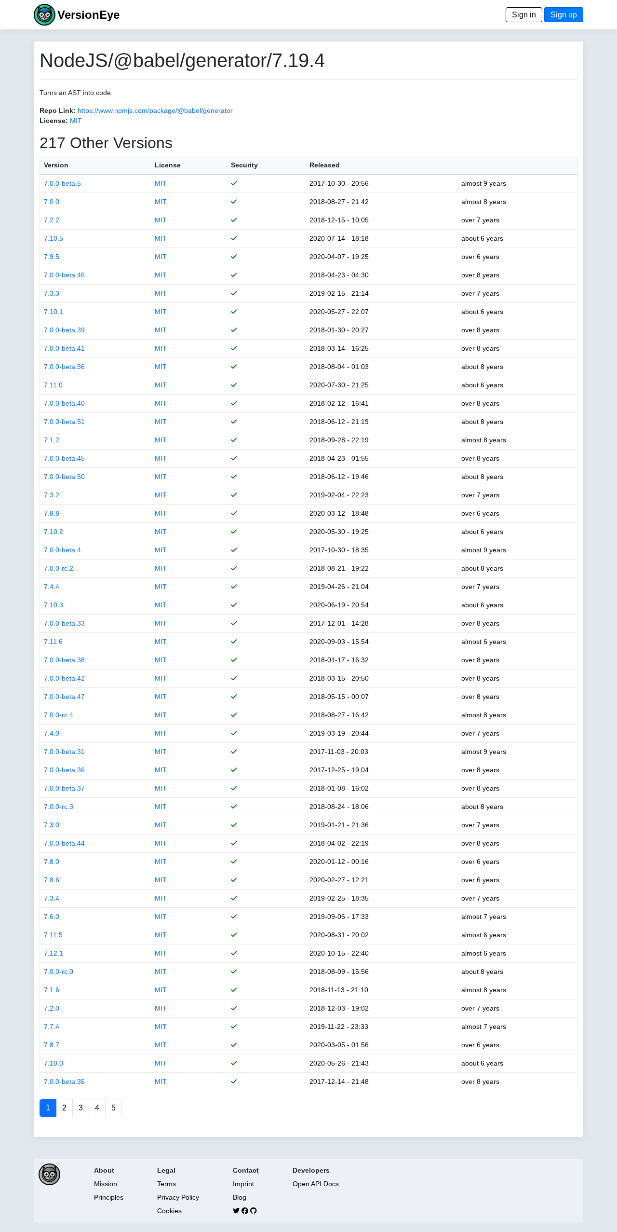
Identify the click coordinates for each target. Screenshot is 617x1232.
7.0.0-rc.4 (58, 715)
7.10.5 (53, 238)
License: (54, 120)
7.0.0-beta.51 (64, 421)
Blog (239, 1197)
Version (56, 165)
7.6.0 (51, 916)
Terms (166, 1184)
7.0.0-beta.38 (64, 660)
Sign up (563, 15)
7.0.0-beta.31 (64, 751)
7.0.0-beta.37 (64, 788)
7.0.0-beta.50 (64, 476)
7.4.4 (51, 586)
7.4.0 (51, 733)
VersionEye (88, 14)
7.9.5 (51, 256)
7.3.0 (51, 825)
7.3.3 (51, 293)
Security (244, 165)
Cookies (169, 1211)
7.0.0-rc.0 (58, 971)
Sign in (524, 15)
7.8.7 (51, 1045)
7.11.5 (53, 935)
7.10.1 (53, 311)
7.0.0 (51, 201)
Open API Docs (316, 1184)
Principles (108, 1197)
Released (324, 165)
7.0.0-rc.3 (58, 806)
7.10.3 (53, 605)
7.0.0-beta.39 (64, 330)
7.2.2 (51, 220)
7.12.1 (53, 953)
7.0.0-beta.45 (64, 458)
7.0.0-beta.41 (64, 348)
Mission (105, 1184)
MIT (76, 120)
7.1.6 (51, 990)
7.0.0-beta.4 (62, 550)
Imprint (243, 1184)
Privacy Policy (178, 1197)
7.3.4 (51, 898)
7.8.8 (51, 513)
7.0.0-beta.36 (64, 770)
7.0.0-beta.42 (64, 678)
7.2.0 (51, 1008)
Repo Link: (58, 110)
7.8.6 (51, 880)
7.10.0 (53, 1063)
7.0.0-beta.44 (64, 843)
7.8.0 (51, 861)
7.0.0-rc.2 (58, 568)
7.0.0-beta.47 (64, 696)
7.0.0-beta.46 (64, 275)
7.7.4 (51, 1026)
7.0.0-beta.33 (64, 623)
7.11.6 (53, 641)
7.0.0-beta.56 (64, 366)
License (168, 165)
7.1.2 (51, 440)
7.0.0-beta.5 (62, 183)
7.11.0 (53, 385)
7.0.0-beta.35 (64, 1081)
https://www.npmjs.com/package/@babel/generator (155, 110)
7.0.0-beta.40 (64, 403)
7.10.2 (53, 531)
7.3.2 (51, 495)
